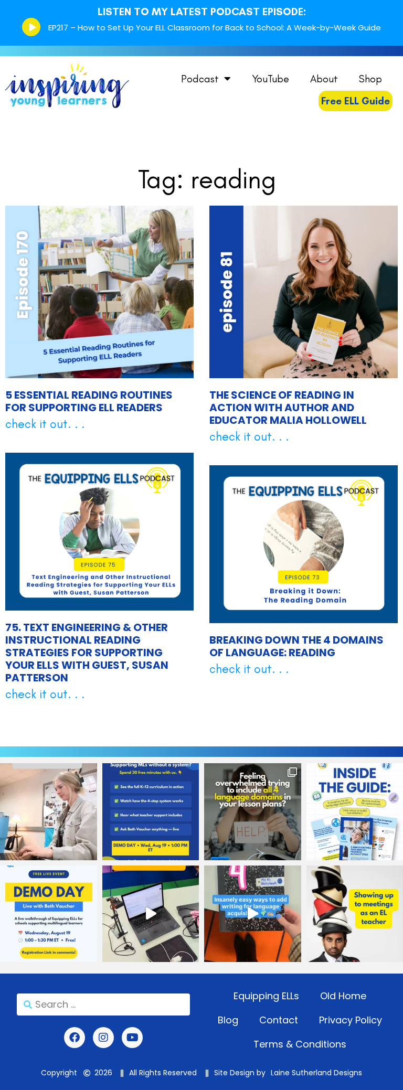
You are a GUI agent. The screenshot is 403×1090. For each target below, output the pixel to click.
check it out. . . (45, 423)
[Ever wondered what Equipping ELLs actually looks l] (48, 914)
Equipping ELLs (266, 995)
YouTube (270, 78)
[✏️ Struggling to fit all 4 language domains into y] (252, 811)
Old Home (343, 995)
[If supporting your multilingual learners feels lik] (150, 811)
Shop (370, 78)
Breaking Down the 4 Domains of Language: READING (296, 646)
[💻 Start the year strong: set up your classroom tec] (150, 914)
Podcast (200, 78)
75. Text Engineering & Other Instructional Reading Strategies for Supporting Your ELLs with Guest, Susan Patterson (86, 652)
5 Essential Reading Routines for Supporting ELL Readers (89, 401)
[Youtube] (132, 1037)
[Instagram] (103, 1037)
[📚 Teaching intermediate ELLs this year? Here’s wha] (48, 811)
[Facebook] (74, 1037)
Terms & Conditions (299, 1044)
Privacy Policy (350, 1020)
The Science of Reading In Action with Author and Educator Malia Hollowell (288, 408)
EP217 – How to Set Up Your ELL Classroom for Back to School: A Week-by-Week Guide (214, 27)
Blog (228, 1020)
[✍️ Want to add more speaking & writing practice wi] (252, 914)
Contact (278, 1020)
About (324, 78)
